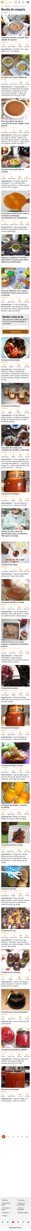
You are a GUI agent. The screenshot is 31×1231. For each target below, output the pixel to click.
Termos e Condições (20, 1208)
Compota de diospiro (10, 494)
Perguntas (5, 1212)
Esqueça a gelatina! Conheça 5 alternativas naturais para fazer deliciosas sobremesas (14, 259)
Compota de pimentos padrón (14, 1050)
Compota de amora (9, 688)
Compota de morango (10, 972)
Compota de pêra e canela (12, 602)
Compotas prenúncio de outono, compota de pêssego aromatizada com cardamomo (15, 215)
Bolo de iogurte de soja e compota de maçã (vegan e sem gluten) (15, 123)
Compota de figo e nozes (12, 765)
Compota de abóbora (10, 406)
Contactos (21, 1200)
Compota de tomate (10, 1089)
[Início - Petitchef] (2, 6)
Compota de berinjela (10, 360)
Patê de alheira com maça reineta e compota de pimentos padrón (14, 644)
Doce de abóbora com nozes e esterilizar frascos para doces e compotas (14, 293)
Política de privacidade (21, 1204)
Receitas (5, 1200)
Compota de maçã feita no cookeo (12, 170)
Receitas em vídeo (5, 1204)
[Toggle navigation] (28, 2)
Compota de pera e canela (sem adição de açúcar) (15, 38)
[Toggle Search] (23, 2)
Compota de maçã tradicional (14, 77)
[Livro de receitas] (15, 2)
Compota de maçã (9, 564)
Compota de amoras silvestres (14, 1012)
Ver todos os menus (6, 1208)
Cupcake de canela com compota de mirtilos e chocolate (15, 449)
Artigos (4, 1215)
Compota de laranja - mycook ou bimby (14, 806)
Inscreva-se (15, 332)
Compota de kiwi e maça (12, 845)
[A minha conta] (19, 2)
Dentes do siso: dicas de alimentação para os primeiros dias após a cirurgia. (14, 533)
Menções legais (23, 1212)
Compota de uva (8, 930)
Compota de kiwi (8, 889)
